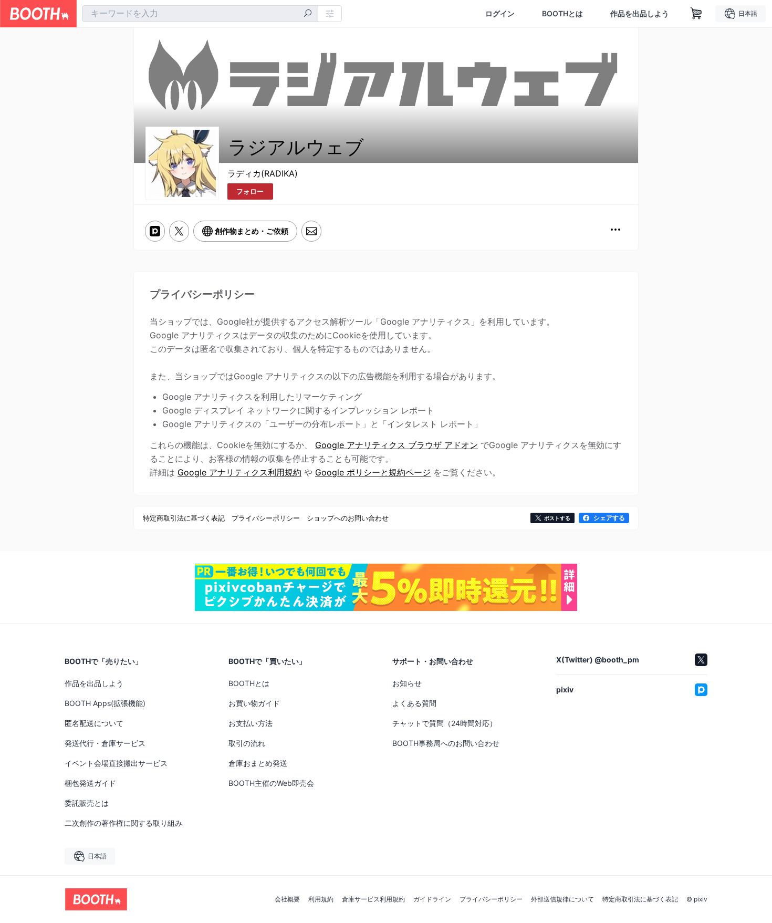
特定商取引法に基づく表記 (640, 899)
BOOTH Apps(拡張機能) (105, 703)
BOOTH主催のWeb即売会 (271, 783)
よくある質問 (414, 703)
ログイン (500, 13)
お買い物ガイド (254, 703)
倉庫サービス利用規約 (373, 899)
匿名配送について (94, 723)
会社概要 (287, 899)
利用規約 (320, 899)
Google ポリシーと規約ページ (373, 472)
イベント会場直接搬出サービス (116, 763)
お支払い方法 (250, 723)
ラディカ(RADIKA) (262, 173)
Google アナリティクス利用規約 (239, 472)
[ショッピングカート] (696, 13)
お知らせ (407, 683)
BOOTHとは (562, 13)
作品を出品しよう (639, 13)
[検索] (307, 14)
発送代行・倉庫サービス (105, 743)
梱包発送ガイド (90, 783)
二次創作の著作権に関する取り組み (123, 822)
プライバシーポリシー (491, 899)
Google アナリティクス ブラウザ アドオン (396, 445)
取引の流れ (246, 743)
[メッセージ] (311, 231)
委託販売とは (87, 802)
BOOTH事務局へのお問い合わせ (445, 743)
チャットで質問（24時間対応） (444, 723)
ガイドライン (432, 899)
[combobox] (200, 13)
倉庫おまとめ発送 (257, 763)
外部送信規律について (562, 899)
